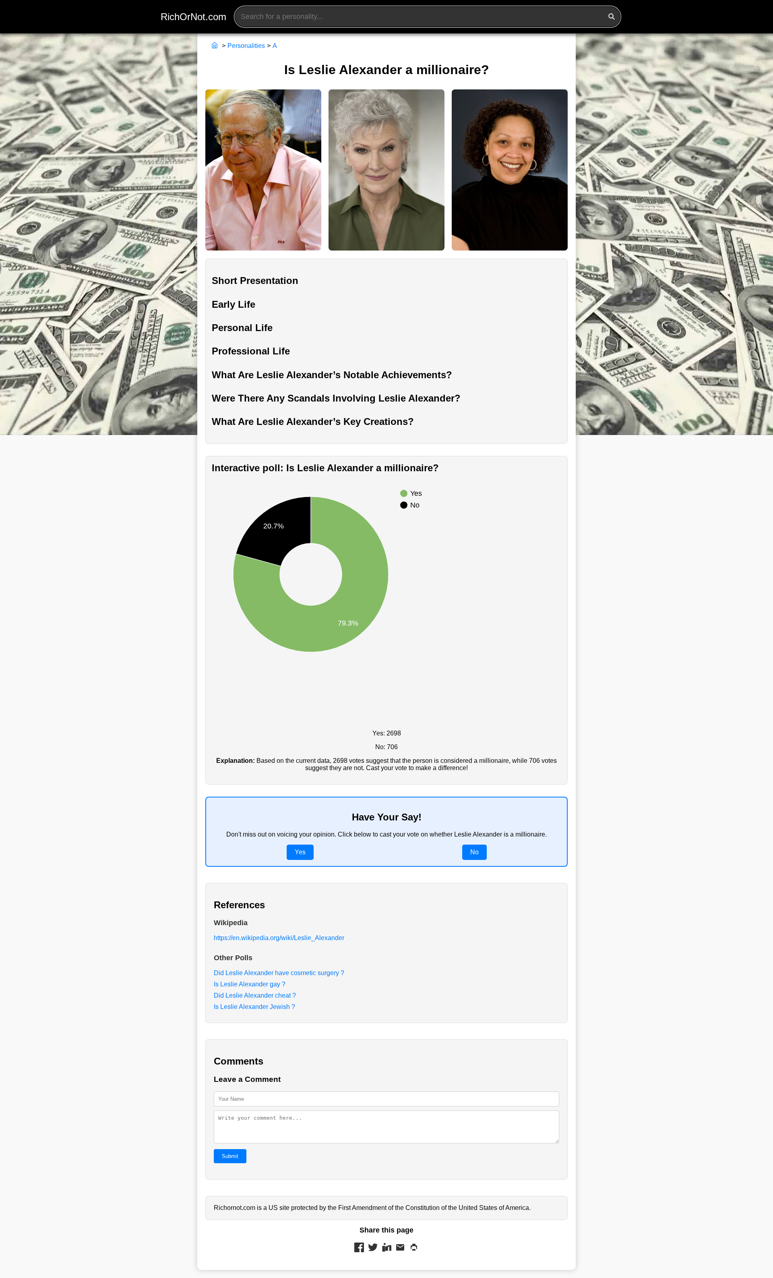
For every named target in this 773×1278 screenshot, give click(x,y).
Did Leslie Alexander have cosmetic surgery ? (279, 972)
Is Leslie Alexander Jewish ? (254, 1006)
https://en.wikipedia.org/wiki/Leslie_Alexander (279, 937)
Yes (300, 852)
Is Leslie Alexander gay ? (249, 984)
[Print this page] (414, 1248)
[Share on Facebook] (359, 1248)
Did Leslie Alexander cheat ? (255, 995)
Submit (230, 1156)
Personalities (246, 45)
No (474, 852)
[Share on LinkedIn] (386, 1248)
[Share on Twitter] (373, 1248)
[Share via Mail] (400, 1248)
